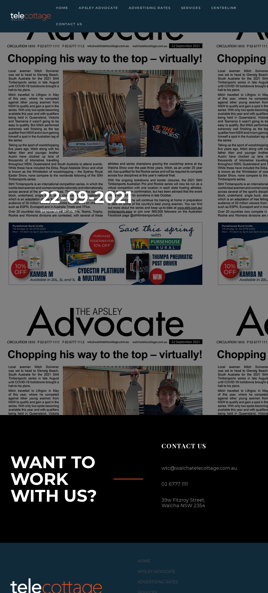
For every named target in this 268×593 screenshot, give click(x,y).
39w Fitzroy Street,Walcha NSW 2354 (183, 502)
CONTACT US (69, 24)
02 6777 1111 (174, 484)
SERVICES (191, 8)
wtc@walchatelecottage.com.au (199, 468)
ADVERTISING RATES (150, 8)
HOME (62, 8)
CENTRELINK (224, 8)
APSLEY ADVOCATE (98, 8)
